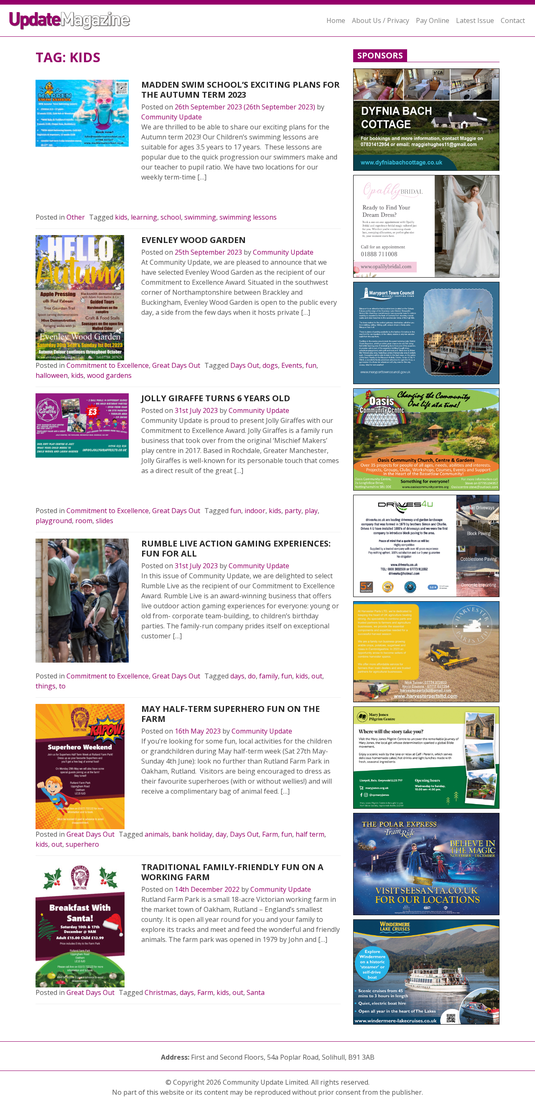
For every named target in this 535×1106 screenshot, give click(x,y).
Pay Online (432, 20)
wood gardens (109, 375)
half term (310, 834)
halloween (52, 375)
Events (291, 365)
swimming (200, 217)
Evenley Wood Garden (193, 239)
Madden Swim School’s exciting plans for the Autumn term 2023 (240, 89)
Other (75, 217)
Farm (270, 834)
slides (104, 520)
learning (144, 217)
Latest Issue (475, 20)
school (170, 217)
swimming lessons (248, 217)
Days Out (244, 365)
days (237, 676)
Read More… (170, 197)
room (83, 520)
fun (311, 365)
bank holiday (192, 834)
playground (54, 520)
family (268, 676)
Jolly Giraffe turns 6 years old (215, 398)
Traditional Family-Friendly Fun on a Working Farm (232, 872)
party (293, 510)
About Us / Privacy (380, 20)
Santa (256, 992)
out (316, 676)
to (62, 686)
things (46, 686)
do (252, 676)
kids (121, 217)
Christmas (160, 992)
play (311, 510)
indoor (255, 510)
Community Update (171, 116)
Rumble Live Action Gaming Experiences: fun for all (236, 548)
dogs (270, 365)
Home (335, 20)
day (221, 834)
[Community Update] (69, 20)
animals (157, 834)
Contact (513, 20)
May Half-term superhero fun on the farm (230, 713)
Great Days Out (176, 365)
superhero (82, 844)
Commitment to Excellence (107, 365)
